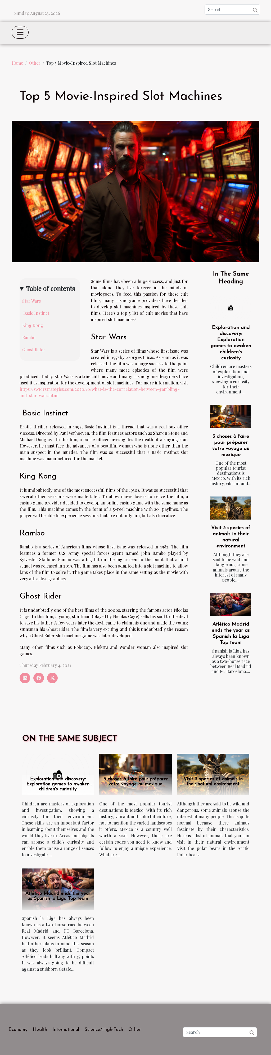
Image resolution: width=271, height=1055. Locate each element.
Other (34, 63)
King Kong (32, 325)
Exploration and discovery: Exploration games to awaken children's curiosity (57, 784)
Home (17, 63)
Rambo (28, 337)
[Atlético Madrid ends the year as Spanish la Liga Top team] (230, 604)
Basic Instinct (35, 313)
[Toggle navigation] (20, 32)
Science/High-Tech (103, 1029)
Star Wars (31, 301)
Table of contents (50, 288)
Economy (18, 1029)
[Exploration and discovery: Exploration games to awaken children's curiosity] (230, 307)
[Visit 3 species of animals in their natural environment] (230, 508)
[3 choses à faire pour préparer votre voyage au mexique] (230, 416)
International (65, 1029)
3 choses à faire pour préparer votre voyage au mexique (135, 782)
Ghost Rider (33, 349)
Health (40, 1029)
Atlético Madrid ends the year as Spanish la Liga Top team (57, 896)
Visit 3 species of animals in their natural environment (213, 782)
